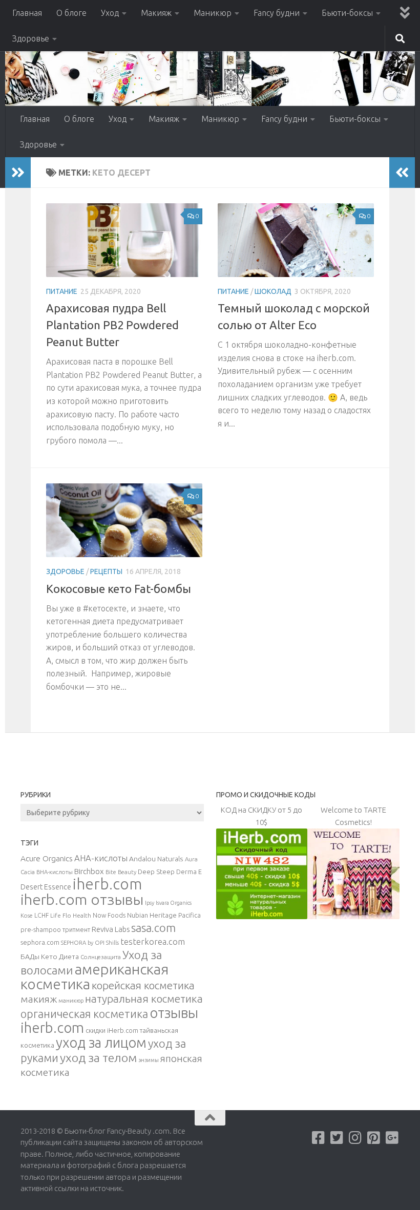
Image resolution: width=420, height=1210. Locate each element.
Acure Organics (46, 858)
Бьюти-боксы (347, 12)
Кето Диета (60, 956)
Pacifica (189, 915)
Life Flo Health (70, 915)
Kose (26, 915)
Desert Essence (45, 887)
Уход (110, 12)
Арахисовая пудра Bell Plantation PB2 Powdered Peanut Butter (112, 325)
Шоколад (273, 291)
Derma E (189, 871)
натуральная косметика (144, 999)
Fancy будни (277, 12)
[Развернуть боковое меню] (18, 172)
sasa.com (153, 928)
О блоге (71, 12)
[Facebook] (318, 1138)
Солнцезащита (100, 957)
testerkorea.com (152, 941)
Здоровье (30, 38)
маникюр (70, 1000)
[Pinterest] (374, 1138)
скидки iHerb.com (112, 1030)
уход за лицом (101, 1042)
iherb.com (107, 884)
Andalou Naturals (156, 859)
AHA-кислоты (101, 858)
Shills (112, 943)
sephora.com (39, 942)
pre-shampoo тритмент (55, 929)
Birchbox (89, 871)
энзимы (148, 1060)
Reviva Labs (111, 929)
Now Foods (109, 915)
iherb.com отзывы (81, 899)
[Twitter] (337, 1138)
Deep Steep (156, 871)
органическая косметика (84, 1014)
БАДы (29, 956)
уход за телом (98, 1057)
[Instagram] (355, 1138)
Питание (61, 291)
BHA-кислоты (54, 872)
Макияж (156, 12)
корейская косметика (143, 985)
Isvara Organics (174, 903)
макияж (38, 999)
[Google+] (392, 1138)
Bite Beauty (121, 872)
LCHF (41, 915)
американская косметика (94, 976)
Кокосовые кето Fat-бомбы (118, 588)
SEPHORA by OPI (82, 943)
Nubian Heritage (152, 915)
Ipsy (149, 903)
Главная (27, 12)
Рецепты (106, 571)
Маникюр (213, 12)
